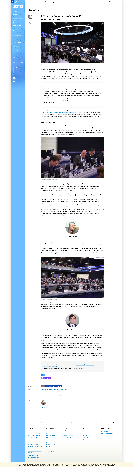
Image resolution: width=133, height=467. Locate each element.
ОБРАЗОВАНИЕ (50, 428)
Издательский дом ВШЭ (87, 432)
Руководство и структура (33, 432)
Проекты (15, 22)
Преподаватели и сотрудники (34, 435)
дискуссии (44, 389)
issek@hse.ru (17, 53)
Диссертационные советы (69, 435)
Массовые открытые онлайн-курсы (108, 435)
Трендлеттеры (16, 45)
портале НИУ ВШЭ (81, 368)
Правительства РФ (80, 364)
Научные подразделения (65, 422)
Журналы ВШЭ (85, 439)
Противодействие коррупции (34, 444)
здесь (89, 464)
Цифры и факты (31, 430)
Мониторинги (67, 433)
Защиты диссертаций (68, 437)
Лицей (47, 430)
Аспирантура (48, 441)
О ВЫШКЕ (30, 428)
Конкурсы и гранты (68, 441)
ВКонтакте (16, 69)
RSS (15, 75)
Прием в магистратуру (50, 439)
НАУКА (66, 428)
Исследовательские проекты (70, 432)
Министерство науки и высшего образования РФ (107, 430)
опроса (55, 185)
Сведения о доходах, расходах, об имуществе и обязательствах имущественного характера (35, 448)
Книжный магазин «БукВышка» (88, 433)
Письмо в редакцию (18, 82)
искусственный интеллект (52, 389)
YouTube (16, 73)
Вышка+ (47, 437)
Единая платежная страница (33, 457)
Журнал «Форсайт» (17, 40)
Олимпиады (48, 433)
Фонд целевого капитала (33, 442)
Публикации (16, 14)
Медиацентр (85, 437)
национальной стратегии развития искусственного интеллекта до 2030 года (61, 112)
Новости (98, 422)
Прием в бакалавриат (50, 435)
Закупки (29, 439)
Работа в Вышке (31, 459)
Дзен (15, 71)
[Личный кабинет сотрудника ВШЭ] (117, 1)
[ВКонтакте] (42, 375)
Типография (85, 435)
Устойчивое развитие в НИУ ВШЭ (34, 433)
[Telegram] (44, 375)
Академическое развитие (69, 439)
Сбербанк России (63, 389)
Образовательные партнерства (52, 448)
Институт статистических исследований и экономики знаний (55, 396)
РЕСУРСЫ (85, 428)
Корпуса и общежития (32, 437)
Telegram (16, 67)
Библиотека (85, 430)
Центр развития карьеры (51, 444)
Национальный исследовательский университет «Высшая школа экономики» (43, 422)
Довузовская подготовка (51, 432)
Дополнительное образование (52, 442)
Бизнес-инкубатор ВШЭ (51, 446)
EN (111, 1)
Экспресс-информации (18, 38)
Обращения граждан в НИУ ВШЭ (34, 441)
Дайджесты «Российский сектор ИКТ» (18, 43)
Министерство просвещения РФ (107, 433)
